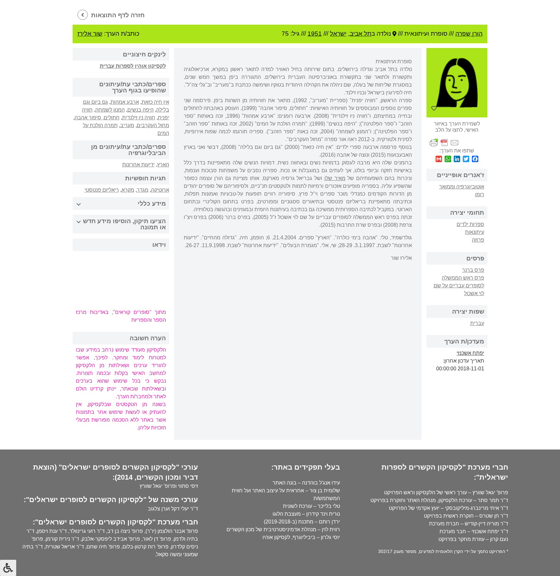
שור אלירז (89, 33)
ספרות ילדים (470, 224)
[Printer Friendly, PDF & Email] (444, 142)
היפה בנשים (140, 110)
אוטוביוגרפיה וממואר (461, 186)
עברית (477, 323)
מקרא (128, 190)
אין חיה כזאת (155, 102)
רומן (479, 194)
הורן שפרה (469, 33)
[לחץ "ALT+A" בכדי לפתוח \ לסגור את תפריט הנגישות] (8, 568)
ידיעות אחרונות (138, 164)
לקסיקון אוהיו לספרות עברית (133, 66)
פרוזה (478, 240)
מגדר (142, 190)
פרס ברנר (473, 270)
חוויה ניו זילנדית (138, 117)
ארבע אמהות (125, 102)
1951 (315, 33)
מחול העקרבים (153, 125)
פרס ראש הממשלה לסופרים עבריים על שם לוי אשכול (459, 285)
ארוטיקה (160, 190)
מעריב (127, 125)
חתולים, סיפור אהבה (97, 117)
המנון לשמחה (110, 110)
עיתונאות (474, 232)
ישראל (338, 33)
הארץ (163, 164)
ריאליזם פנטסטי (102, 190)
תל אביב (360, 33)
